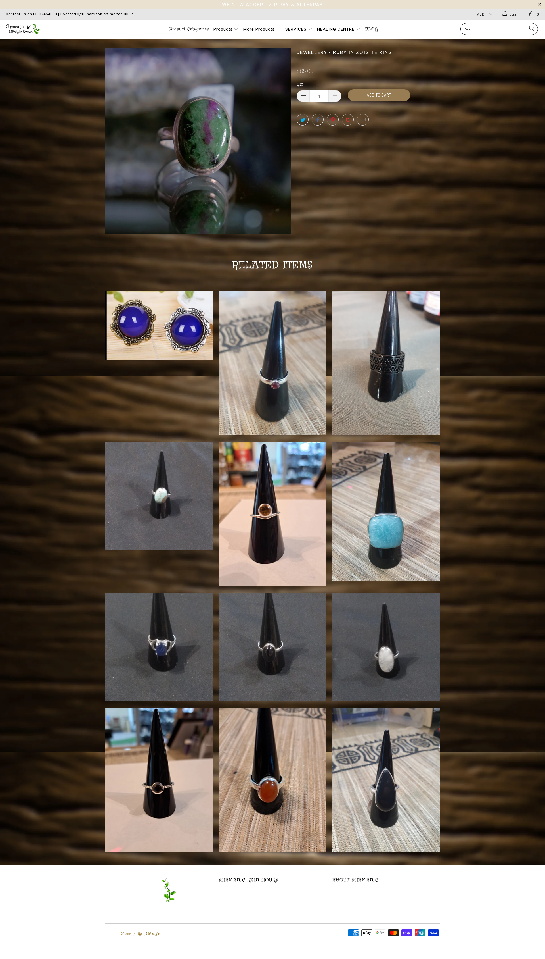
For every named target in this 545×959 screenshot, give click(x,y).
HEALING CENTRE (336, 29)
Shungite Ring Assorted (386, 780)
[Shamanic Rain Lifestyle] (46, 28)
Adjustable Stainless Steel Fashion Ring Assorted (386, 363)
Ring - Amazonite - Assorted (386, 511)
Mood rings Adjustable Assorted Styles (159, 325)
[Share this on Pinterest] (333, 120)
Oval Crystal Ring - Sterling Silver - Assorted (272, 780)
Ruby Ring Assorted (272, 363)
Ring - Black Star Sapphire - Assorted (272, 647)
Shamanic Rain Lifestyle (140, 933)
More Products (259, 29)
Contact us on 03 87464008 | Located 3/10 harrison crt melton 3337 (69, 14)
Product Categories (189, 29)
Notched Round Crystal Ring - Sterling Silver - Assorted (272, 514)
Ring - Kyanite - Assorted (159, 647)
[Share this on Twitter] (303, 120)
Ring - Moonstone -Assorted (386, 647)
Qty (300, 84)
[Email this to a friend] (363, 120)
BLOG (371, 29)
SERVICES (296, 29)
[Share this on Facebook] (318, 120)
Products (223, 29)
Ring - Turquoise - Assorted (159, 496)
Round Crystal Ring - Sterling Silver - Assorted (159, 780)
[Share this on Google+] (348, 120)
